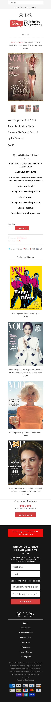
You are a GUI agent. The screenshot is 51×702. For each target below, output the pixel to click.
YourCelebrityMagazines (23, 663)
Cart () (25, 7)
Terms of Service (25, 652)
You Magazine (22, 238)
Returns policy (25, 637)
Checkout (33, 7)
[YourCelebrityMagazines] (25, 24)
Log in (17, 7)
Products (20, 42)
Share (20, 249)
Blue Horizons (29, 680)
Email (40, 249)
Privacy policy (25, 647)
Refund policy (26, 657)
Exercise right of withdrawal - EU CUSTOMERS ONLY (25, 533)
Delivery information (25, 632)
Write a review (25, 515)
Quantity (11, 224)
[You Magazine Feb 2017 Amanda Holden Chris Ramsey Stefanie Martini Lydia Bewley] (25, 77)
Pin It (26, 249)
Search (25, 623)
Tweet (12, 249)
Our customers (25, 628)
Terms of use (25, 642)
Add (33, 249)
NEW (18, 241)
